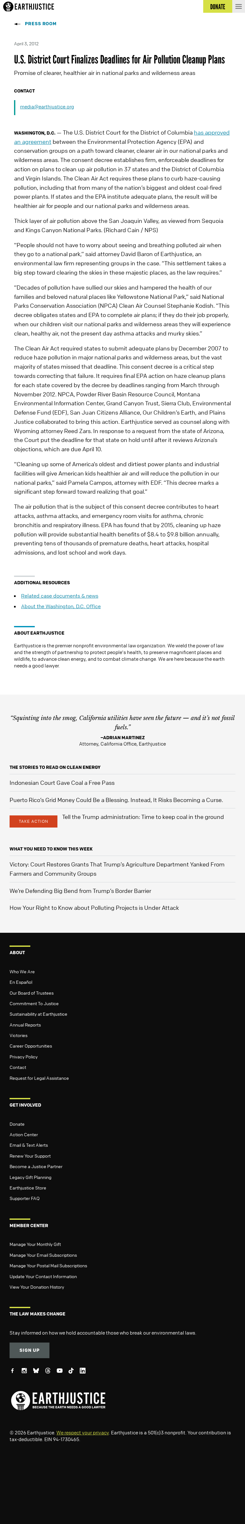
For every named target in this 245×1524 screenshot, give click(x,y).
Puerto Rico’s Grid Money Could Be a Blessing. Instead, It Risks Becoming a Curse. (116, 799)
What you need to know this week (51, 849)
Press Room (41, 23)
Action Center (24, 1134)
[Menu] (238, 6)
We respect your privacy (82, 1432)
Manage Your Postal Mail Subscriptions (48, 1265)
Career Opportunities (31, 1046)
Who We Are (22, 971)
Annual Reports (25, 1024)
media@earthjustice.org (47, 106)
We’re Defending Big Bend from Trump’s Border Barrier (80, 890)
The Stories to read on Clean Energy (55, 767)
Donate (17, 1124)
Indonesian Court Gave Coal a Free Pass (62, 782)
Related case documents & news (59, 596)
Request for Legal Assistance (39, 1078)
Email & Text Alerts (29, 1145)
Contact (18, 1067)
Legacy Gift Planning (30, 1177)
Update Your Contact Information (43, 1276)
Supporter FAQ (25, 1198)
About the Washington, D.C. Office (61, 606)
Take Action (33, 821)
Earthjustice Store (28, 1187)
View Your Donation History (37, 1287)
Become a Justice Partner (36, 1166)
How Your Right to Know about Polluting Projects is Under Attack (94, 907)
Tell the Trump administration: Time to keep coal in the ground (143, 816)
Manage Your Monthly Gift (35, 1244)
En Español (21, 982)
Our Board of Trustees (32, 993)
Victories (18, 1035)
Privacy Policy (24, 1056)
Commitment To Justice (34, 1003)
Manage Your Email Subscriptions (43, 1255)
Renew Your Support (30, 1156)
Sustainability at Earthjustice (38, 1014)
